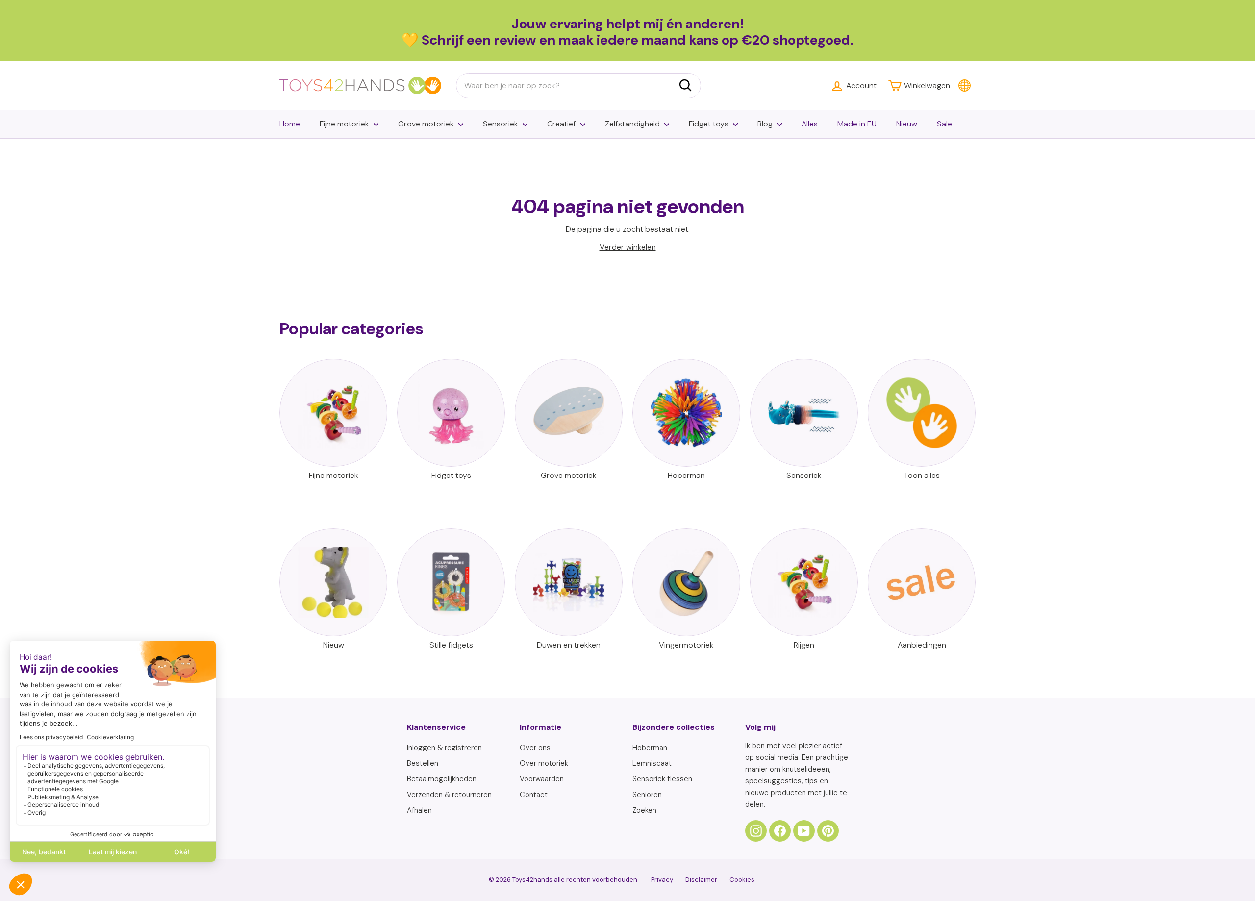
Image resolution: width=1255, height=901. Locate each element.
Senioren (647, 795)
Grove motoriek (426, 124)
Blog (765, 124)
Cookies (741, 880)
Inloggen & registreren (444, 747)
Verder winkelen (628, 247)
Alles (810, 124)
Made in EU (857, 124)
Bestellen (422, 763)
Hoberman (649, 747)
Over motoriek (544, 763)
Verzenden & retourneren (449, 795)
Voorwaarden (542, 779)
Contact (534, 795)
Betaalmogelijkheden (442, 779)
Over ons (535, 747)
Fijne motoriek (344, 124)
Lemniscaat (652, 763)
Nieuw (906, 124)
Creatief (561, 124)
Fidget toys (708, 124)
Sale (944, 124)
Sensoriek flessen (662, 779)
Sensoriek (500, 124)
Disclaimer (701, 880)
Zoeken (644, 810)
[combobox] (578, 86)
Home (289, 124)
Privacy (662, 880)
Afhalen (419, 810)
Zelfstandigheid (632, 124)
